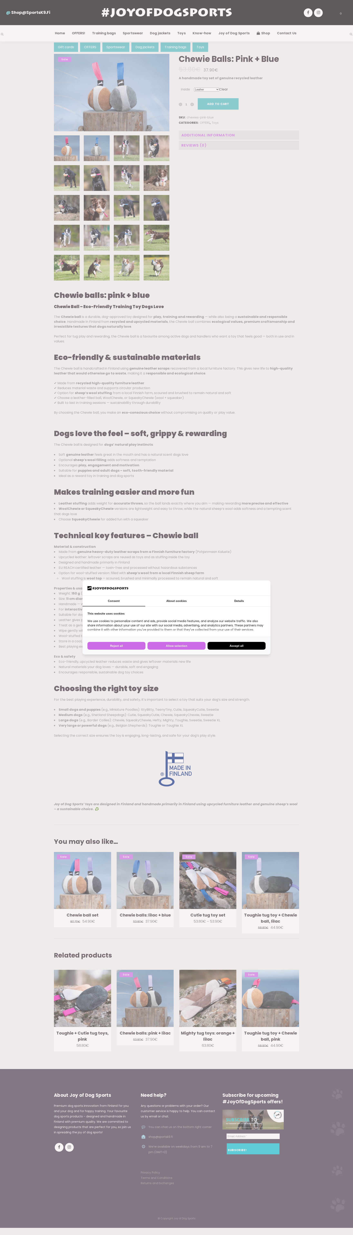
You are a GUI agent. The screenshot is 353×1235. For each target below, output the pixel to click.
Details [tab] (239, 600)
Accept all (237, 645)
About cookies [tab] (176, 600)
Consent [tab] (114, 600)
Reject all (116, 645)
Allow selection (176, 645)
